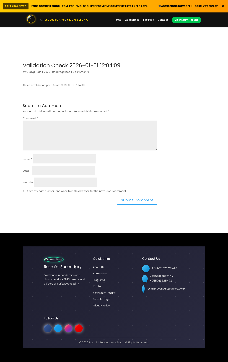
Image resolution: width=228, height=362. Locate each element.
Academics (132, 20)
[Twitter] (58, 328)
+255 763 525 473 (77, 20)
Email (27, 171)
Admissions (100, 273)
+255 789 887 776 (54, 20)
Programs (99, 280)
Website (28, 182)
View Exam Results (186, 20)
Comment (30, 118)
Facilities (148, 20)
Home (117, 20)
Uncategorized (61, 72)
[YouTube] (79, 328)
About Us (98, 267)
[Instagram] (68, 328)
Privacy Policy (101, 305)
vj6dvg (31, 72)
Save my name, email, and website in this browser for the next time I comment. (77, 191)
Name (27, 159)
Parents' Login (101, 299)
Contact (163, 20)
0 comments (80, 72)
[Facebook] (48, 328)
